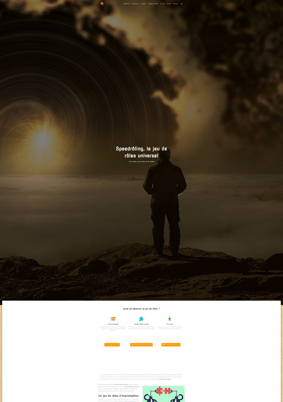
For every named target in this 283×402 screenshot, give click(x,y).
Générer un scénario (153, 3)
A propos (175, 3)
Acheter (169, 3)
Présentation (126, 3)
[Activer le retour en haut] (280, 399)
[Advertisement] (141, 361)
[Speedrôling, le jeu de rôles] (102, 4)
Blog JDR (163, 3)
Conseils (143, 3)
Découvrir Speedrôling (113, 344)
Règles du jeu (135, 3)
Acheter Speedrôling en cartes (172, 344)
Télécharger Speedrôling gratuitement (142, 344)
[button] (138, 3)
